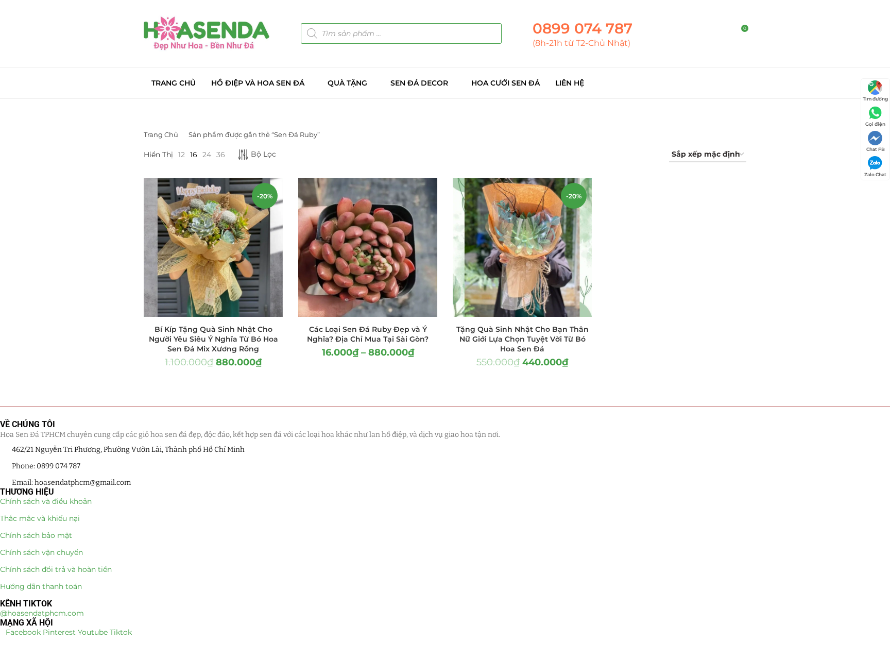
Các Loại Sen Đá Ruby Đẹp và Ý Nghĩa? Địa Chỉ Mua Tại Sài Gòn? (368, 334)
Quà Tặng (347, 83)
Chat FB (875, 149)
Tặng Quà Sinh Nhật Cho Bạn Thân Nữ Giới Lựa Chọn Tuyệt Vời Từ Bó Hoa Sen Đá (522, 339)
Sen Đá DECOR (419, 83)
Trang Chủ (173, 83)
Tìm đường (875, 99)
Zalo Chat (875, 174)
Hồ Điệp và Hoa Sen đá (257, 83)
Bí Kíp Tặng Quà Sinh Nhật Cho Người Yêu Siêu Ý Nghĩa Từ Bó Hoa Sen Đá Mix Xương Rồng (213, 339)
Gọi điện (875, 124)
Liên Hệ (569, 83)
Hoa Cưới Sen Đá (505, 83)
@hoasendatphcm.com (42, 613)
